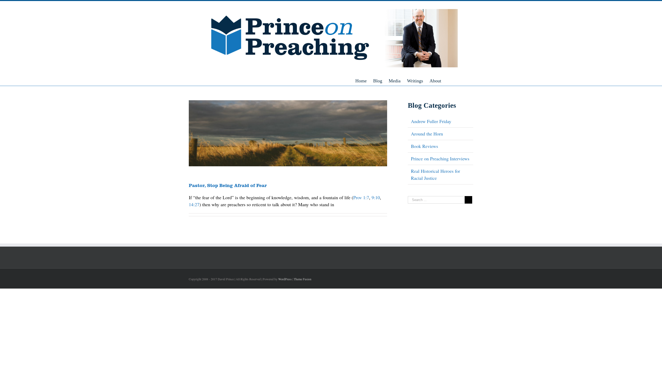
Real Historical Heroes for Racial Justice (435, 174)
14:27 (194, 204)
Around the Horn (427, 134)
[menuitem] (364, 80)
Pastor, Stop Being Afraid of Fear (228, 185)
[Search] (456, 80)
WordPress (285, 279)
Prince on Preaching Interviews (440, 158)
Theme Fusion (302, 279)
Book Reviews (424, 146)
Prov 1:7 (361, 197)
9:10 (376, 197)
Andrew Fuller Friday (431, 121)
